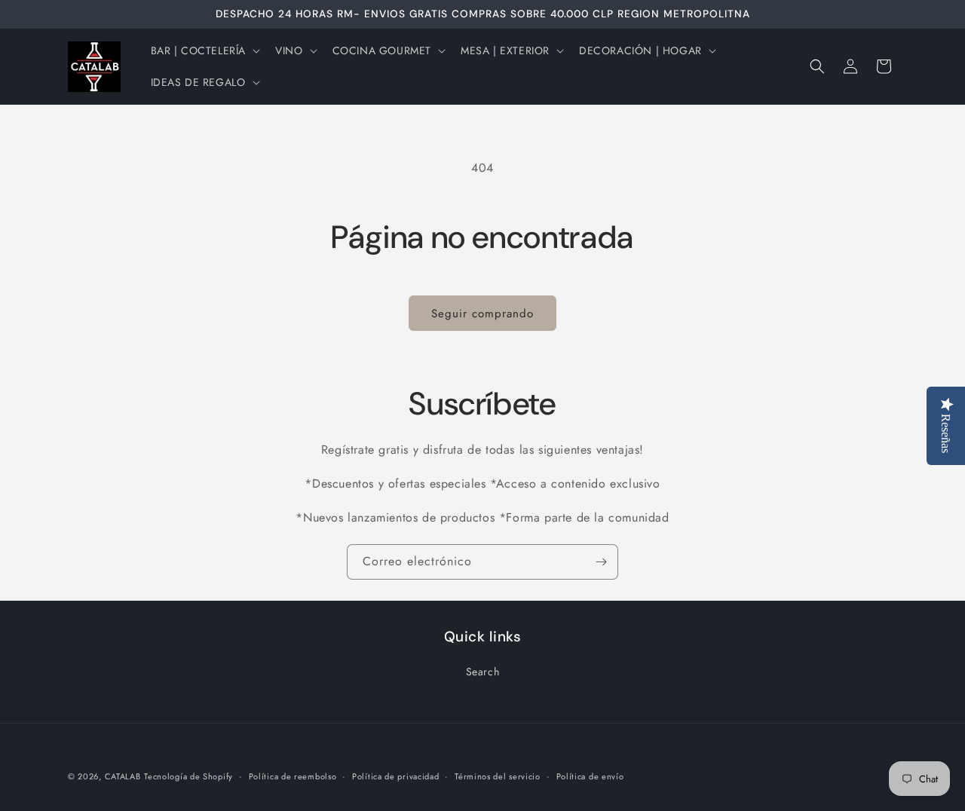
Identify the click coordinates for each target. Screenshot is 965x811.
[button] (204, 50)
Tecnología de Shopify (188, 776)
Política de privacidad (395, 776)
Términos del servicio (498, 776)
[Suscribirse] (600, 562)
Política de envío (590, 776)
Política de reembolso (293, 776)
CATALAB (123, 776)
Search (483, 671)
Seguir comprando (482, 313)
